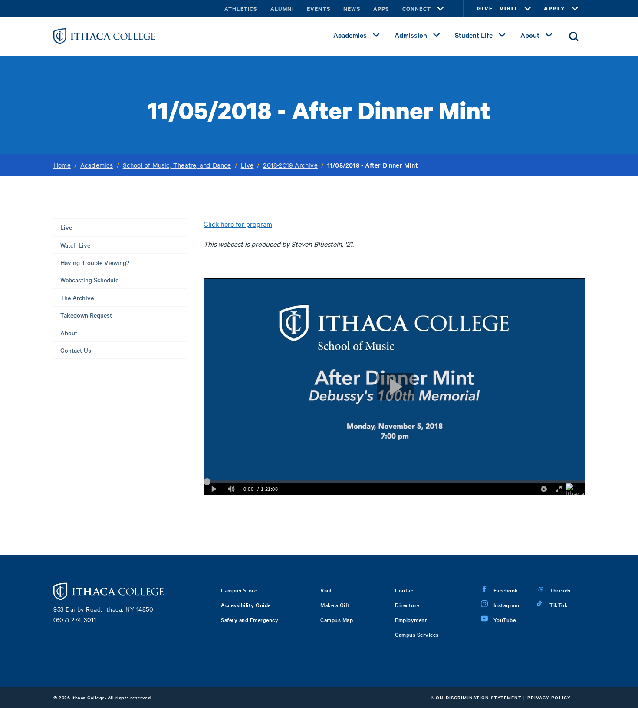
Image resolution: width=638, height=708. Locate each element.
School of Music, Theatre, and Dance (177, 165)
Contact (405, 590)
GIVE (485, 8)
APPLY (555, 8)
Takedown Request (86, 315)
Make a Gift (335, 605)
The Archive (77, 297)
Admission (411, 35)
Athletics (240, 8)
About (529, 35)
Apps (381, 8)
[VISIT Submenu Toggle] (527, 8)
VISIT (509, 8)
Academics (350, 35)
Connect (416, 8)
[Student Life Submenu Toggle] (502, 35)
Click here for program (238, 223)
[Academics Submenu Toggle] (376, 35)
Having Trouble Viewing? (94, 262)
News (351, 8)
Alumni (282, 8)
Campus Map (336, 619)
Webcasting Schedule (89, 279)
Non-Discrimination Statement (476, 697)
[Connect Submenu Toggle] (440, 8)
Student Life (474, 35)
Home (62, 165)
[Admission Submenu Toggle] (436, 35)
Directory (407, 605)
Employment (411, 619)
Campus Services (417, 634)
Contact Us (75, 350)
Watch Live (75, 245)
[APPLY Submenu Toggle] (575, 8)
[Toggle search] (574, 36)
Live (247, 165)
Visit (326, 590)
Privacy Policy (549, 697)
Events (318, 8)
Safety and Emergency (249, 619)
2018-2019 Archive (290, 165)
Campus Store (239, 590)
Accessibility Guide (246, 605)
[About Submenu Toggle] (549, 35)
